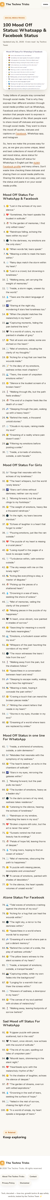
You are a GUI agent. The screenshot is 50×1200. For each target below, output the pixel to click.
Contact (33, 1176)
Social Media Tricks (15, 18)
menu (45, 4)
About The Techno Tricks (13, 1176)
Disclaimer (24, 1183)
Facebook (21, 133)
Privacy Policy (8, 1183)
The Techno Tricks (17, 4)
